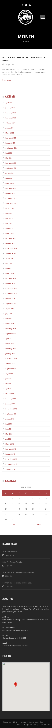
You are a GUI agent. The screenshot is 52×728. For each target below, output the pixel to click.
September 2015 (11, 333)
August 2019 (9, 173)
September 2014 (11, 369)
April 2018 (8, 228)
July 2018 (8, 213)
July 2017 (8, 263)
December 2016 (11, 288)
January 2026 (10, 108)
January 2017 (10, 283)
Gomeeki (46, 725)
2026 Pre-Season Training (12, 562)
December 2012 (11, 459)
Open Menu (42, 17)
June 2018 (8, 218)
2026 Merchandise (9, 551)
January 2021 (10, 143)
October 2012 (10, 469)
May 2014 (8, 384)
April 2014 (8, 389)
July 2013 (8, 424)
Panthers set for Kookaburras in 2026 (17, 583)
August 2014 (9, 374)
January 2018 (10, 243)
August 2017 (9, 258)
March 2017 (9, 273)
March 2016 (9, 323)
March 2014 (9, 394)
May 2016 (8, 318)
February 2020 (10, 163)
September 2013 (11, 414)
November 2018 (11, 198)
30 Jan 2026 (9, 566)
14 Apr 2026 (9, 555)
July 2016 (8, 313)
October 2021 (10, 123)
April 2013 (8, 439)
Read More (6, 80)
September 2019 (11, 168)
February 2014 (10, 399)
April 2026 (8, 103)
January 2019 (10, 193)
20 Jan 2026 (9, 576)
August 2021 (9, 128)
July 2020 (8, 153)
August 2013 (9, 419)
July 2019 (8, 178)
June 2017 (8, 268)
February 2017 (10, 278)
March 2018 (9, 233)
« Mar (13, 525)
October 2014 (10, 364)
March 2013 (9, 444)
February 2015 (10, 349)
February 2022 (10, 118)
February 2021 (10, 138)
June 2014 (8, 379)
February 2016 (10, 328)
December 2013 (11, 409)
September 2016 (11, 303)
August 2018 (9, 208)
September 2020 (11, 148)
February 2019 (10, 188)
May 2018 (8, 223)
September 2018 (11, 203)
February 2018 (10, 238)
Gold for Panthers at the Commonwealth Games (23, 59)
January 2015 (10, 354)
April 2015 (8, 339)
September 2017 (11, 253)
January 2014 (10, 404)
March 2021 (9, 133)
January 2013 (10, 454)
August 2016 (9, 308)
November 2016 (11, 293)
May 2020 (8, 158)
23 (12, 514)
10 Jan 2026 (9, 586)
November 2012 (11, 464)
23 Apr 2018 (9, 64)
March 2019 (9, 183)
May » (39, 525)
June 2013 (8, 429)
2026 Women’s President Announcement (18, 572)
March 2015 (9, 344)
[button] (15, 684)
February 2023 (10, 113)
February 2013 (10, 449)
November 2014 (11, 359)
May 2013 (8, 434)
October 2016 (10, 298)
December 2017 (11, 248)
